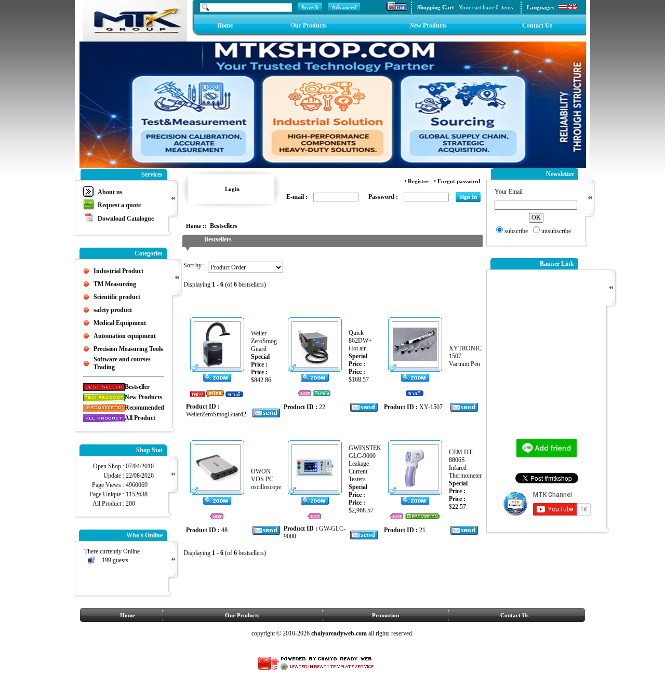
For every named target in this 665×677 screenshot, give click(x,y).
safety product (113, 310)
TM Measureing (115, 284)
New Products (428, 25)
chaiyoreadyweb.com (339, 633)
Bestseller (137, 386)
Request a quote (119, 205)
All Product (140, 418)
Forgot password (458, 181)
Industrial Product (118, 271)
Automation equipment (125, 336)
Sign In (468, 197)
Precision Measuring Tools (128, 349)
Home (225, 25)
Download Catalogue (126, 218)
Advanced (343, 7)
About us (110, 192)
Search (309, 7)
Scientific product (117, 297)
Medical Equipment (120, 323)
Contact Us (537, 25)
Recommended (144, 407)
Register (418, 181)
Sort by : (195, 265)
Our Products (308, 25)
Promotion (385, 615)
